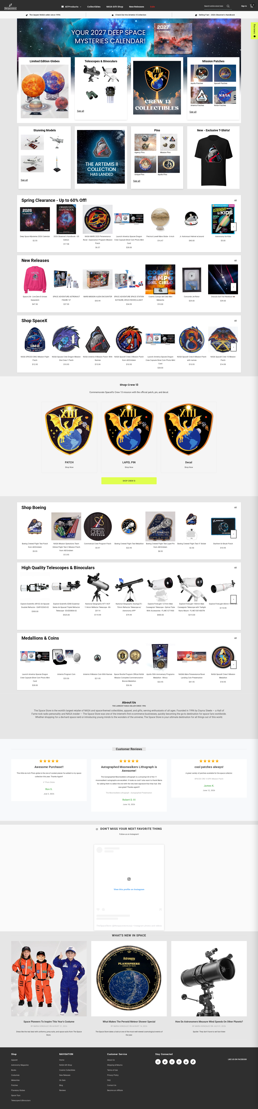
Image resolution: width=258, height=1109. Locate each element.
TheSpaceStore (103, 925)
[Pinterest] (179, 1061)
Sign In (244, 6)
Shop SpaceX (34, 320)
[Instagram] (172, 1061)
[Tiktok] (193, 1061)
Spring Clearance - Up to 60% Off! (54, 200)
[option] (43, 14)
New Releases (35, 260)
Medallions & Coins (40, 638)
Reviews (254, 29)
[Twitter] (165, 1061)
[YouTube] (186, 1061)
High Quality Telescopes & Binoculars (58, 567)
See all (80, 111)
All (235, 200)
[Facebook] (158, 1061)
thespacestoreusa (123, 925)
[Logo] (10, 7)
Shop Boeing (34, 507)
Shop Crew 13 (129, 481)
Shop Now (69, 467)
